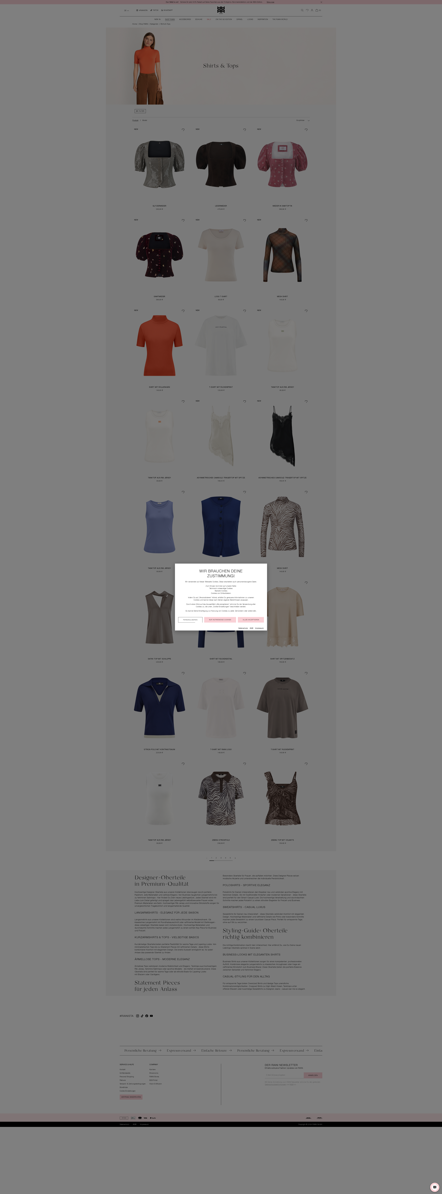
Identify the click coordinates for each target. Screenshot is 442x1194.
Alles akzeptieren (251, 620)
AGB (251, 628)
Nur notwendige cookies (220, 620)
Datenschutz (243, 628)
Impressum (259, 628)
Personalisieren (190, 620)
